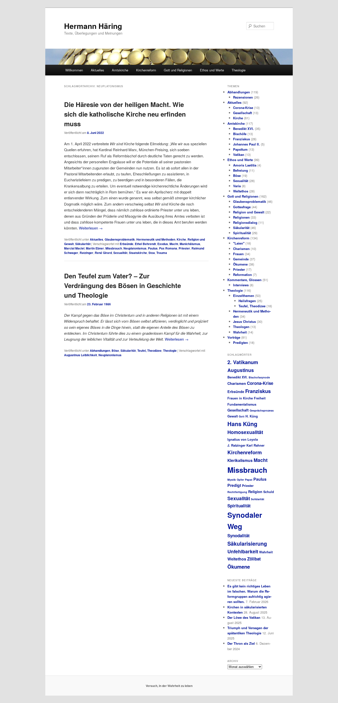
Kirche (181, 239)
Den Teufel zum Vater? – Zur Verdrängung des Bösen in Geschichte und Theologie (122, 285)
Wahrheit (240, 332)
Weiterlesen (91, 227)
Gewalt (232, 416)
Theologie (238, 70)
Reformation (242, 274)
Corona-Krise (243, 107)
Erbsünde (126, 244)
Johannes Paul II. (246, 144)
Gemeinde (241, 259)
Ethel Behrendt (145, 244)
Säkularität (83, 244)
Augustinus (240, 370)
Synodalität (238, 535)
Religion (255, 491)
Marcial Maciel (74, 248)
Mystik (231, 479)
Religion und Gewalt (248, 212)
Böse (115, 350)
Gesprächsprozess (262, 410)
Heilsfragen (247, 300)
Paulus (153, 248)
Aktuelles (97, 70)
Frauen (238, 253)
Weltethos (240, 191)
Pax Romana (168, 248)
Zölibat (254, 559)
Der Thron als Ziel (241, 643)
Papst (248, 479)
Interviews (241, 285)
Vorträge (233, 337)
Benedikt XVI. (243, 128)
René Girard (103, 252)
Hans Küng (242, 424)
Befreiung (240, 170)
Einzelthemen (243, 295)
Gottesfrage (242, 207)
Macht (173, 244)
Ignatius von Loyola (242, 439)
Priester (184, 248)
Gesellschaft (242, 112)
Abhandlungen (100, 350)
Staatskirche (138, 252)
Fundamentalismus (241, 404)
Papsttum (240, 149)
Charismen (241, 248)
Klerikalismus (240, 460)
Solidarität (257, 499)
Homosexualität (245, 432)
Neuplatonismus (134, 248)
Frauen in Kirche (240, 398)
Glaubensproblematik (120, 239)
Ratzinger (86, 252)
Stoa (151, 252)
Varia (237, 186)
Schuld (268, 492)
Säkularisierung (247, 543)
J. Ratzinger (236, 445)
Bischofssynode (259, 377)
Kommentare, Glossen (244, 279)
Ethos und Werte (212, 70)
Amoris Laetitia (244, 165)
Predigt (234, 485)
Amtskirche (120, 70)
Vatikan (238, 154)
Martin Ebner (95, 248)
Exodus (162, 244)
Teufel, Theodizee (149, 350)
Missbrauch (113, 248)
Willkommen (74, 70)
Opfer (240, 479)
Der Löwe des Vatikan (243, 617)
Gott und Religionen (178, 70)
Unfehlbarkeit (242, 551)
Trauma (161, 252)
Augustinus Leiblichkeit (80, 355)
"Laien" (238, 243)
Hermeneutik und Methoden (155, 239)
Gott (241, 416)
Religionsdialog (245, 222)
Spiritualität (242, 232)
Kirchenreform (146, 70)
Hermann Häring (93, 26)
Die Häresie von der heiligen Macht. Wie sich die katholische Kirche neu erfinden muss (125, 114)
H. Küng (251, 416)
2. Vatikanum (242, 362)
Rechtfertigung (237, 492)
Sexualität (120, 252)
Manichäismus (190, 244)
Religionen (241, 217)
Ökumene (240, 264)
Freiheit (260, 398)
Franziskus (241, 139)
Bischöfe (239, 133)
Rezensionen (243, 97)
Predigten (240, 342)
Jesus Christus (244, 321)
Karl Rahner (255, 445)
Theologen (241, 326)
